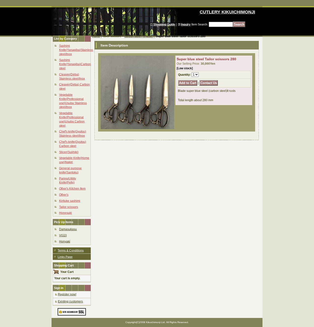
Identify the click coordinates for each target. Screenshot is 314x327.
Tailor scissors (68, 207)
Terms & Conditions (71, 250)
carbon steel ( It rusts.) (139, 36)
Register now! (67, 294)
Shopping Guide (164, 24)
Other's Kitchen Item (72, 188)
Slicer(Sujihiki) (68, 152)
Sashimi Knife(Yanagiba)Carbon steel (75, 64)
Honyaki (64, 241)
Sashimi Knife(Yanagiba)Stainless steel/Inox (76, 50)
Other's (63, 194)
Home (96, 36)
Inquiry (186, 24)
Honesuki (65, 213)
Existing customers (70, 301)
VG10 (63, 235)
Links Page (65, 257)
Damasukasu (68, 229)
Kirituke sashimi (69, 201)
